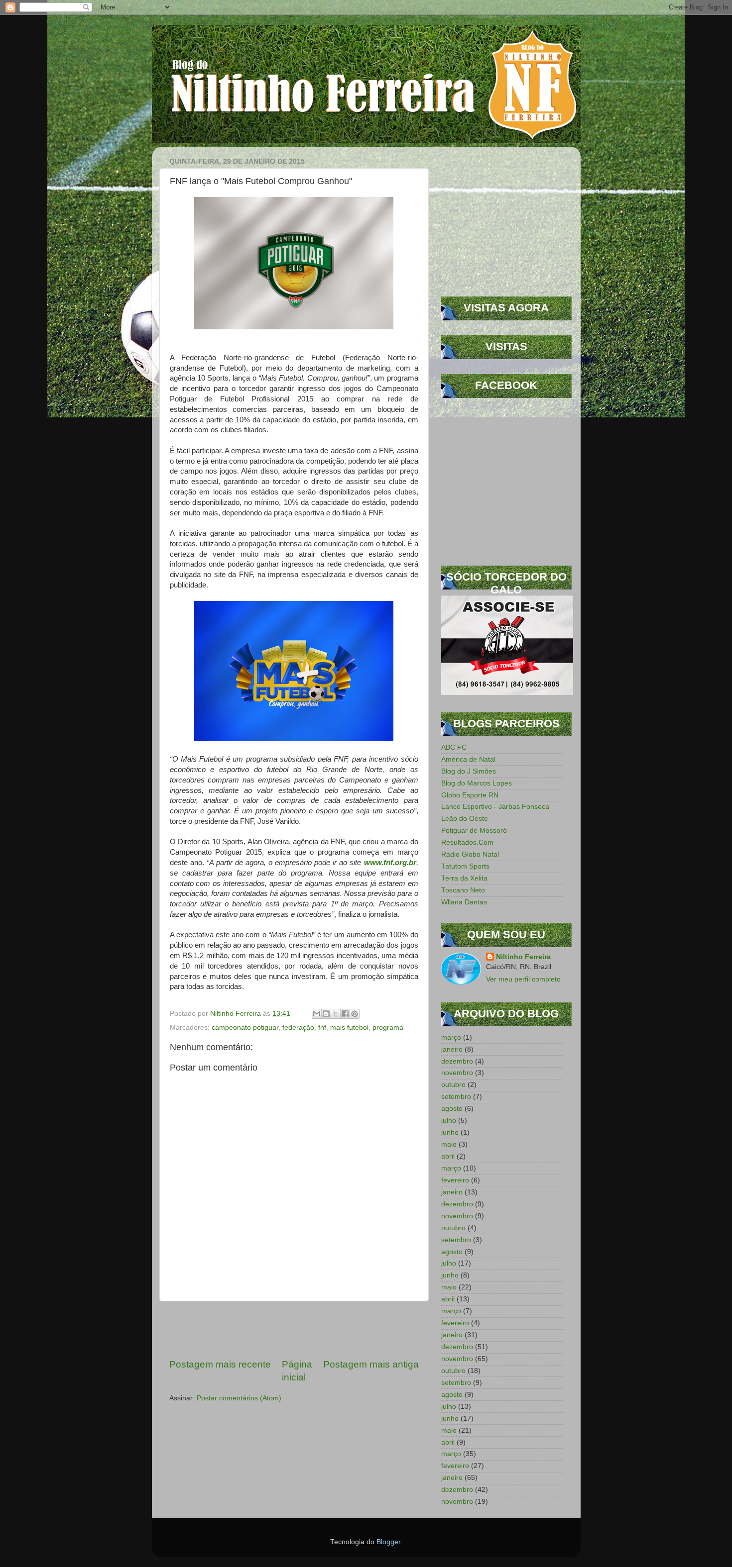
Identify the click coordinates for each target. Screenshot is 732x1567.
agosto (452, 1108)
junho (450, 1132)
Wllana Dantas (464, 902)
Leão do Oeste (464, 818)
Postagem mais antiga (371, 1364)
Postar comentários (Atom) (239, 1398)
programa (387, 1027)
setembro (456, 1096)
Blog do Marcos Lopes (476, 783)
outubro (453, 1084)
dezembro (457, 1061)
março (451, 1037)
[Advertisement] (293, 1330)
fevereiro (455, 1180)
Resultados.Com (467, 842)
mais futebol (349, 1027)
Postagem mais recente (220, 1364)
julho (448, 1120)
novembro (457, 1073)
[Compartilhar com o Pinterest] (355, 1014)
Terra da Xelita (464, 878)
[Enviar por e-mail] (317, 1014)
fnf (322, 1027)
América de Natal (468, 759)
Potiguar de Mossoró (474, 830)
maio (449, 1144)
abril (448, 1156)
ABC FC (454, 747)
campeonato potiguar (245, 1027)
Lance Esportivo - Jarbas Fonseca (495, 806)
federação (298, 1027)
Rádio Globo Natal (470, 854)
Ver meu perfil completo (523, 979)
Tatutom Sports (465, 866)
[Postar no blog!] (326, 1014)
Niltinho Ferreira (523, 957)
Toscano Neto (463, 890)
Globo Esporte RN (469, 795)
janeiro (452, 1049)
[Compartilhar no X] (336, 1014)
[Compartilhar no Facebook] (345, 1014)
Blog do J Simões (468, 771)
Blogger (388, 1542)
